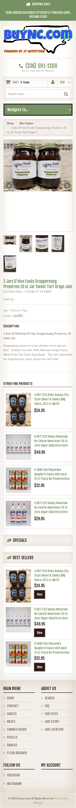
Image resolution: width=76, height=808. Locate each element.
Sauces (12, 714)
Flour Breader (17, 753)
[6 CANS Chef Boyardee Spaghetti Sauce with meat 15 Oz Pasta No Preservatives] (18, 480)
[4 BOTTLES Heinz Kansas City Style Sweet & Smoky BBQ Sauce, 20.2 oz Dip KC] (18, 409)
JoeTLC (18, 316)
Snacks (12, 745)
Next (67, 185)
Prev (9, 185)
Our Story (52, 721)
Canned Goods (17, 729)
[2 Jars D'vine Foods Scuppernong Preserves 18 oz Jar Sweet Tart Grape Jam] (38, 165)
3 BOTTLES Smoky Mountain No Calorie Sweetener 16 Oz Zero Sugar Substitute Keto (51, 507)
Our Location (54, 729)
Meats (11, 721)
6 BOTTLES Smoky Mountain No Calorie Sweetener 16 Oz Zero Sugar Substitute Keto (51, 441)
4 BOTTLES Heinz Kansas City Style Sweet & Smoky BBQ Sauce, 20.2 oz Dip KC (51, 399)
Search (49, 698)
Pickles (12, 737)
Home (10, 123)
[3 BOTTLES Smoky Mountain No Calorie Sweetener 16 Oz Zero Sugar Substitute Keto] (18, 513)
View (39, 594)
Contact (13, 706)
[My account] (53, 81)
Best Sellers (27, 123)
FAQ (47, 706)
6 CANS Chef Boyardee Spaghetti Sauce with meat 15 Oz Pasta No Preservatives (51, 474)
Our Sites (51, 714)
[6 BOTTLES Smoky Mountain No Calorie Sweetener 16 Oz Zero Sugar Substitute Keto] (18, 447)
